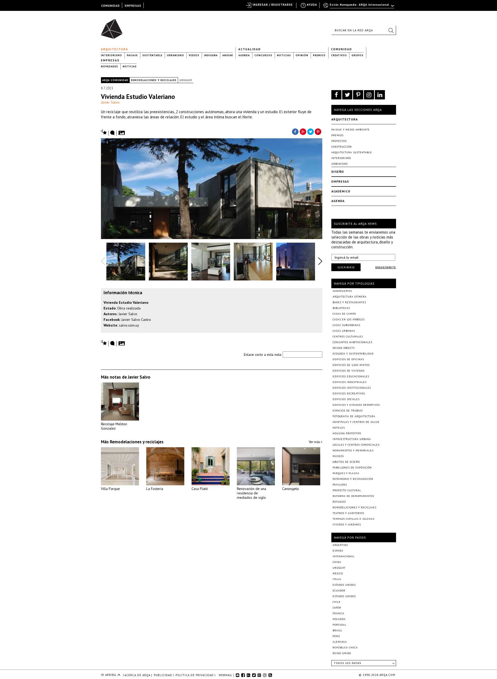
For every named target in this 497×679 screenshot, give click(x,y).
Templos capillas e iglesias (353, 519)
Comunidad (341, 49)
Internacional (344, 556)
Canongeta (290, 488)
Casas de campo (344, 313)
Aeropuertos (342, 291)
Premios (319, 55)
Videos (194, 55)
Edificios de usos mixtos (351, 365)
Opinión (302, 55)
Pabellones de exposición (352, 467)
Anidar (227, 55)
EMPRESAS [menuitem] (133, 6)
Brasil (337, 630)
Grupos (357, 55)
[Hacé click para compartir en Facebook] (295, 131)
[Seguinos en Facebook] (336, 94)
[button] (391, 30)
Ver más (315, 442)
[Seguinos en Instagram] (369, 94)
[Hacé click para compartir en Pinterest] (318, 131)
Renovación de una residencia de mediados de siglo (251, 493)
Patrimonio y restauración (353, 479)
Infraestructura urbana (352, 439)
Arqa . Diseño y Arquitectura (113, 26)
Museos (338, 456)
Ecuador (339, 590)
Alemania (340, 642)
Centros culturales (348, 336)
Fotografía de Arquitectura (354, 416)
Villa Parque (110, 488)
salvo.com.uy (129, 325)
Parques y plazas (346, 473)
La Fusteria (154, 488)
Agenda (244, 55)
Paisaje (132, 55)
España (338, 550)
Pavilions (340, 484)
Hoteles (339, 427)
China (337, 562)
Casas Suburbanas (346, 325)
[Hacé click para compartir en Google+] (303, 131)
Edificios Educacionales (351, 376)
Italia (337, 579)
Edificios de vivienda (349, 370)
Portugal (339, 624)
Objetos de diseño (346, 462)
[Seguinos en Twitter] (347, 94)
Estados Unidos (344, 585)
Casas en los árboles (349, 319)
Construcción (341, 146)
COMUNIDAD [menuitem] (110, 6)
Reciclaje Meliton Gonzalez (114, 426)
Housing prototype (347, 433)
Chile (337, 602)
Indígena (211, 55)
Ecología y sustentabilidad (353, 353)
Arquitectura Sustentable (351, 152)
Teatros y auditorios (348, 513)
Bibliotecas (341, 308)
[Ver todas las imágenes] (122, 131)
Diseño (337, 172)
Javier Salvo (110, 102)
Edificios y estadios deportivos (356, 405)
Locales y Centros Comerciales (356, 444)
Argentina (340, 545)
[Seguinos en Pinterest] (358, 94)
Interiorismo (111, 55)
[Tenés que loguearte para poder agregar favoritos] (104, 132)
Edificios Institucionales (352, 387)
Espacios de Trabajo (348, 410)
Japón (337, 607)
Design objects (344, 348)
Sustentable (152, 55)
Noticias (284, 55)
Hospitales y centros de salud (356, 422)
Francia (338, 613)
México (338, 573)
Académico (340, 191)
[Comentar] (112, 133)
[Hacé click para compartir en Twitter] (311, 131)
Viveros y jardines (347, 524)
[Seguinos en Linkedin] (380, 94)
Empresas (110, 60)
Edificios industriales (350, 382)
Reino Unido (342, 653)
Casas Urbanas (344, 331)
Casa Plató (200, 488)
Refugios (339, 501)
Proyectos (339, 141)
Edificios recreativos (349, 393)
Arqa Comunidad (115, 80)
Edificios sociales (346, 399)
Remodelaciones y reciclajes (154, 80)
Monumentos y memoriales (353, 450)
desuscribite (385, 267)
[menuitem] (359, 7)
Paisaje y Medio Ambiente (350, 129)
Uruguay (185, 80)
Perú (336, 636)
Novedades (109, 66)
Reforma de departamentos (353, 496)
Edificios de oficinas (348, 359)
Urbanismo (175, 55)
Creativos (339, 55)
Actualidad (249, 49)
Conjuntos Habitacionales (352, 342)
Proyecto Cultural (347, 490)
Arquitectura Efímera (350, 296)
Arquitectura (114, 49)
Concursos (263, 55)
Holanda (339, 619)
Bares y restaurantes (349, 302)
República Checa (345, 647)
